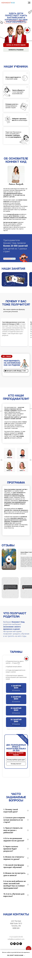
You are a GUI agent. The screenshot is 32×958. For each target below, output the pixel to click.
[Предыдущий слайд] (1, 460)
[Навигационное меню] (29, 3)
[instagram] (17, 943)
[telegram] (14, 943)
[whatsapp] (11, 943)
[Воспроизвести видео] (15, 279)
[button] (16, 45)
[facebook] (20, 943)
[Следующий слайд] (31, 460)
